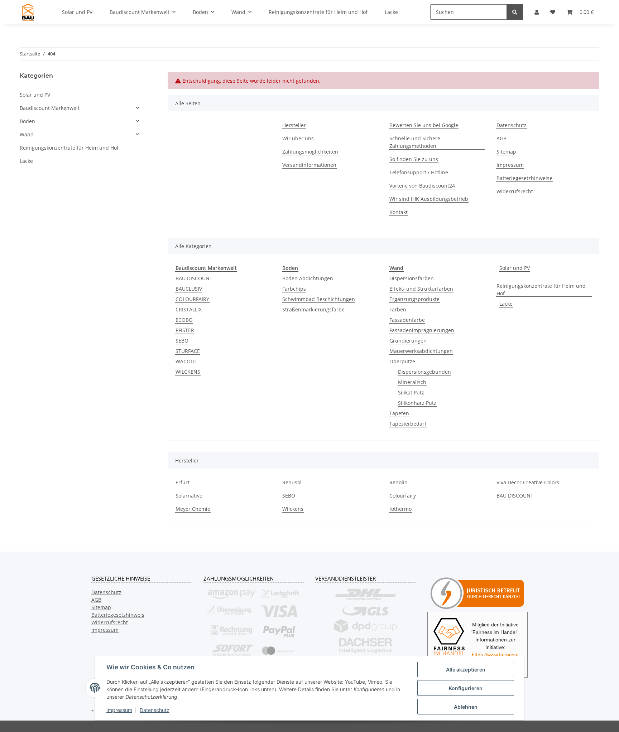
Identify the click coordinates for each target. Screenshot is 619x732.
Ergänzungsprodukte (414, 299)
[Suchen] (515, 12)
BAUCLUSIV (189, 288)
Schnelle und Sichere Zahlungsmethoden (414, 142)
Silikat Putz (411, 392)
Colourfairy (402, 495)
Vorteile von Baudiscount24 (422, 185)
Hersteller (294, 125)
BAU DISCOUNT (194, 278)
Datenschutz (154, 710)
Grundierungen (408, 340)
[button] (79, 108)
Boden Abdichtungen (307, 278)
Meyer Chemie (193, 508)
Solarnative (189, 495)
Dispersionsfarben (411, 278)
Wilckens (292, 508)
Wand (27, 134)
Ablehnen (466, 707)
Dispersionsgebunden (424, 371)
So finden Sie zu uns (413, 159)
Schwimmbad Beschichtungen (318, 299)
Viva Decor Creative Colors (527, 482)
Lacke (506, 303)
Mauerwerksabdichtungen (421, 351)
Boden (27, 121)
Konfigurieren (466, 688)
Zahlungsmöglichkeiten (310, 151)
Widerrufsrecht (514, 191)
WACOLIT (186, 361)
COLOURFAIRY (192, 299)
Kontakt (398, 212)
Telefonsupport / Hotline (418, 172)
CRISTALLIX (189, 309)
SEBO (182, 340)
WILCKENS (188, 371)
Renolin (398, 482)
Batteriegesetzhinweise (524, 178)
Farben (397, 309)
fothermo (400, 508)
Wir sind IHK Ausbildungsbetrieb (428, 198)
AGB (501, 138)
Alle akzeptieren (465, 669)
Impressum (119, 710)
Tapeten (399, 413)
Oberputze (402, 361)
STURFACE (188, 351)
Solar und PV (514, 268)
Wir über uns (298, 138)
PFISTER (185, 330)
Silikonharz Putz (417, 402)
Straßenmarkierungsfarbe (313, 309)
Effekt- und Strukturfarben (421, 288)
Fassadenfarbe (407, 319)
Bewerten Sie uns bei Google (423, 125)
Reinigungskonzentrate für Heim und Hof (541, 289)
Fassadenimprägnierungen (421, 330)
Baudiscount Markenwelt (50, 108)
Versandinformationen (309, 164)
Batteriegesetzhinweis (117, 614)
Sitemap (506, 151)
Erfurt (182, 482)
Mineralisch (412, 382)
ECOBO (184, 319)
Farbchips (294, 288)
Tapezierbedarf (407, 423)
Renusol (292, 482)
